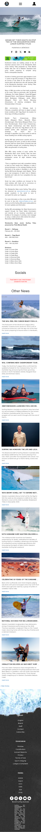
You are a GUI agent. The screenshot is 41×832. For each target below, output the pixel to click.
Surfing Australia (23, 802)
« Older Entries (4, 686)
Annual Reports (20, 752)
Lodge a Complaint (20, 764)
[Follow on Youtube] (25, 52)
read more (5, 333)
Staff (20, 726)
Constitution (20, 749)
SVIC (20, 784)
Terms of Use (20, 758)
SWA (20, 787)
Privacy (20, 755)
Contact (20, 729)
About (20, 715)
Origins (20, 720)
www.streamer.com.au (23, 191)
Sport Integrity (20, 761)
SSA (20, 790)
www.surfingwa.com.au (26, 201)
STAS (21, 792)
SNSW (20, 778)
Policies (21, 746)
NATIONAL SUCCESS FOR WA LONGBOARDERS (20, 621)
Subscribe (20, 732)
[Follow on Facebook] (12, 52)
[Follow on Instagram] (16, 52)
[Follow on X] (20, 52)
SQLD (20, 781)
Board (20, 723)
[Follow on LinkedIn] (29, 52)
